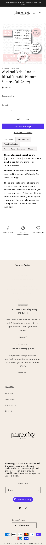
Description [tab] (9, 139)
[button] (5, 13)
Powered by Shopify (34, 543)
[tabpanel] (23, 187)
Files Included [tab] (23, 139)
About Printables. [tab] (11, 144)
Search (8, 411)
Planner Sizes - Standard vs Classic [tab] (19, 149)
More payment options (23, 132)
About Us (9, 393)
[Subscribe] (37, 490)
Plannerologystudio (18, 543)
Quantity (5, 105)
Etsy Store (10, 399)
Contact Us (10, 405)
